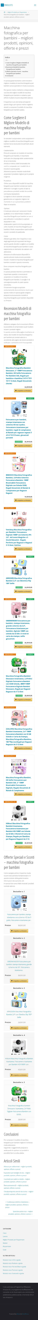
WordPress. (25, 1314)
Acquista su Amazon (24, 391)
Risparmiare (7, 1246)
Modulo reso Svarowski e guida (13, 1273)
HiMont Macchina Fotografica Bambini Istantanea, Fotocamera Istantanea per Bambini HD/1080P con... (19, 1061)
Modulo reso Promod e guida (13, 1270)
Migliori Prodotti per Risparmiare (17, 12)
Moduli (5, 1243)
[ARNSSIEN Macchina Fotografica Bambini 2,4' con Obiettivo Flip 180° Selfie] (19, 567)
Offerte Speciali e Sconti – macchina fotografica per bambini (17, 72)
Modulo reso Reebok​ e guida (12, 1263)
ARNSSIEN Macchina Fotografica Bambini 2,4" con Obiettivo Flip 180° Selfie (19, 580)
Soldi (4, 1250)
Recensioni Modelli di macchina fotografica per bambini (15, 68)
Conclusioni (9, 76)
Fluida (18, 1314)
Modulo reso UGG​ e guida (11, 1260)
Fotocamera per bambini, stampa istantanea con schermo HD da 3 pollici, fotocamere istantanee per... (19, 917)
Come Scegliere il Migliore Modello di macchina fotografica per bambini (17, 64)
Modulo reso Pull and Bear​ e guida (14, 1267)
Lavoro (5, 1236)
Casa (4, 1233)
